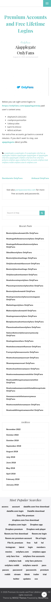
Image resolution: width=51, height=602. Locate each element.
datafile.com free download (36, 506)
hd (42, 543)
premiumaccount (32, 57)
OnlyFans (25, 42)
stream (17, 574)
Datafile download (35, 511)
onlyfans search (20, 162)
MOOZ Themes (19, 598)
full (35, 543)
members (41, 547)
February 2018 (12, 479)
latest (21, 547)
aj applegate (9, 153)
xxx (36, 579)
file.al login (41, 538)
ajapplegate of (32, 155)
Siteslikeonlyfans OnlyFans (19, 252)
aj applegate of (20, 153)
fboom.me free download (16, 533)
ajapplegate (8, 142)
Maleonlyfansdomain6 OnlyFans (21, 311)
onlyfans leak (43, 160)
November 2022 (13, 429)
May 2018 (10, 468)
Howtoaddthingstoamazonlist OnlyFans (24, 410)
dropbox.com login (17, 524)
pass (44, 565)
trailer (36, 574)
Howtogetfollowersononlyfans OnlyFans (25, 239)
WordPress (43, 598)
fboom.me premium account (18, 538)
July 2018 (10, 457)
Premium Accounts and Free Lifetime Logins (25, 24)
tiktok (27, 574)
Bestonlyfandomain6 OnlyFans (20, 291)
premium (44, 570)
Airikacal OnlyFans (40, 178)
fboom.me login (39, 533)
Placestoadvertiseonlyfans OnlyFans (23, 327)
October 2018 (12, 440)
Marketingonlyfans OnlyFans (19, 305)
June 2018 (11, 463)
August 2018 (12, 451)
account (16, 506)
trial (45, 574)
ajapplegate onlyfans (17, 158)
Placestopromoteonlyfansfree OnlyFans (24, 286)
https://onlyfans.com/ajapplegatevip (21, 105)
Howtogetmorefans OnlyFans (19, 341)
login (30, 547)
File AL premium (15, 543)
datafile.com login (15, 511)
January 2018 (12, 485)
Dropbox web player (36, 529)
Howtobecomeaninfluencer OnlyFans (23, 346)
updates (27, 579)
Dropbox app (36, 524)
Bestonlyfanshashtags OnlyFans (21, 258)
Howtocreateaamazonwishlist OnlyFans (24, 374)
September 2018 (13, 446)
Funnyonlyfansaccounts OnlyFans (22, 352)
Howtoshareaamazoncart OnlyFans (22, 358)
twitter (16, 579)
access (5, 506)
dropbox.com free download (25, 520)
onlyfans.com (32, 162)
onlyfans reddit (8, 162)
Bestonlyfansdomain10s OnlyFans (22, 233)
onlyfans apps (14, 160)
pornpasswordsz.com (25, 189)
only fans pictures (33, 561)
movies (8, 552)
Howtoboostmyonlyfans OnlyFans (22, 280)
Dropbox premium (14, 529)
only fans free (31, 158)
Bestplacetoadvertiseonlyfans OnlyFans (25, 322)
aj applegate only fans (34, 153)
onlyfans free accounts (28, 160)
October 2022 (12, 435)
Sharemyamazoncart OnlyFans (20, 363)
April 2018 (11, 474)
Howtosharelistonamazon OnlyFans (22, 369)
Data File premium (25, 515)
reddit (7, 574)
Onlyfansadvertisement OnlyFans (21, 275)
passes (5, 570)
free (28, 543)
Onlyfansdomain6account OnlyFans (23, 263)
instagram (10, 547)
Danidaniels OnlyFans (12, 178)
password (17, 570)
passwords (31, 570)
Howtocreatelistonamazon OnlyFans (23, 404)
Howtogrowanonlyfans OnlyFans (21, 316)
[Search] (42, 213)
